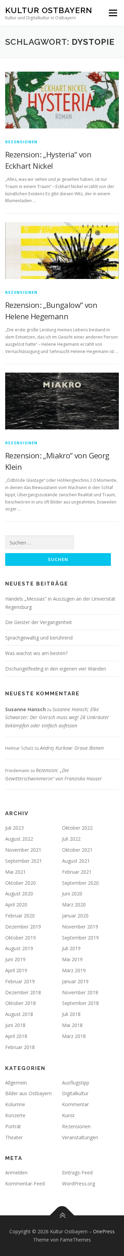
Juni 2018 (15, 1025)
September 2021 (23, 861)
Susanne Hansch (25, 709)
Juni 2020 (72, 893)
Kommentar (75, 1104)
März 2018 (74, 1036)
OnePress (104, 1231)
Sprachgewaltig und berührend (39, 637)
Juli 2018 (71, 1014)
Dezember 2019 (23, 926)
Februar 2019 (20, 981)
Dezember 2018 (23, 992)
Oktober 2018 (20, 1003)
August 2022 (19, 838)
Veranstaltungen (80, 1137)
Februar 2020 (20, 915)
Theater (14, 1137)
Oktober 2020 (20, 883)
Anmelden (16, 1172)
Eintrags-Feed (77, 1172)
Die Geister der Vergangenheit (38, 622)
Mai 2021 (15, 872)
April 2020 (16, 904)
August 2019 (19, 948)
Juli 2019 (71, 948)
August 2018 (19, 1014)
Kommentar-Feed (25, 1183)
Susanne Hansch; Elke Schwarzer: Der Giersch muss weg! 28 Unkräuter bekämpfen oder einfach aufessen (57, 717)
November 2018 (80, 992)
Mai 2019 (72, 959)
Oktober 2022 (77, 827)
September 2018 (80, 1003)
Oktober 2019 (20, 937)
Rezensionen (21, 141)
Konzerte (15, 1115)
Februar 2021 (77, 872)
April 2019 (16, 970)
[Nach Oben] (62, 1215)
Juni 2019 (15, 959)
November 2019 (80, 926)
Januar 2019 (75, 981)
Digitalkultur (75, 1093)
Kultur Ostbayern (48, 10)
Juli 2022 (71, 838)
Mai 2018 (72, 1025)
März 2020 (74, 904)
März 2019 (74, 970)
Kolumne (15, 1104)
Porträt (13, 1126)
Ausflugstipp (75, 1082)
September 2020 (80, 883)
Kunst (68, 1115)
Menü (112, 13)
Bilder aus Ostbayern (28, 1093)
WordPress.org (78, 1183)
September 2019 (80, 937)
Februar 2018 (20, 1047)
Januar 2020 (75, 915)
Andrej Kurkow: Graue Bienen (72, 748)
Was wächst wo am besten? (36, 653)
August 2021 (76, 861)
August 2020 (19, 893)
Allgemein (16, 1082)
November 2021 (23, 850)
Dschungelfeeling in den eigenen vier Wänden (55, 668)
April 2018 (16, 1036)
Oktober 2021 (77, 850)
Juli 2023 (14, 827)
